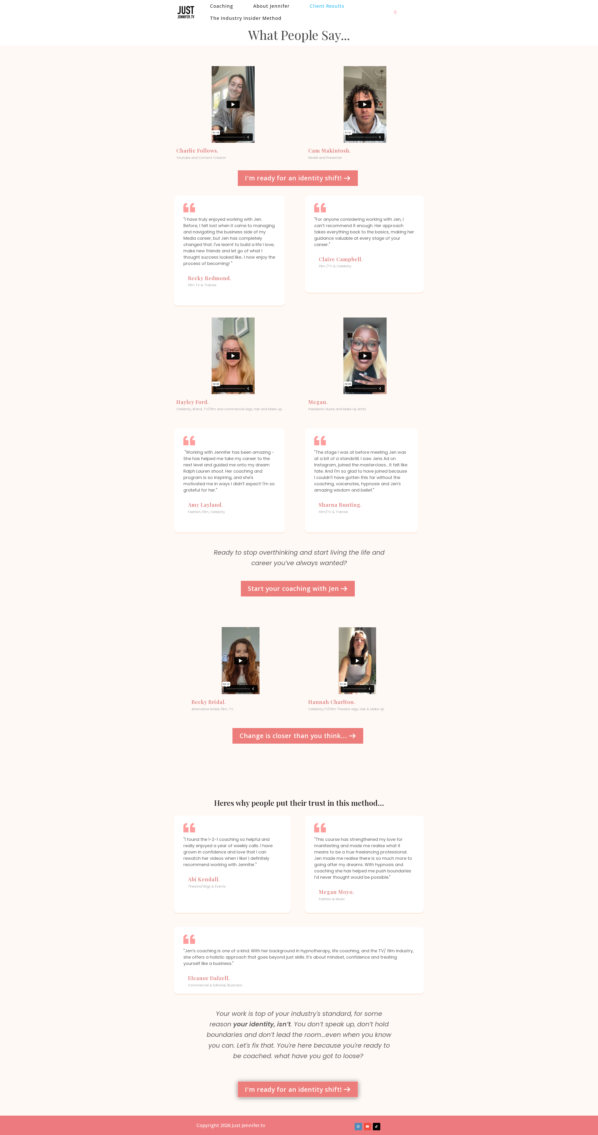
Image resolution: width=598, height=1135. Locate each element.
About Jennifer (271, 6)
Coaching (221, 6)
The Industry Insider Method (245, 18)
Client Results (327, 6)
